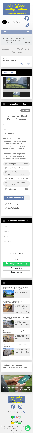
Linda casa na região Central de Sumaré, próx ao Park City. (13, 302)
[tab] (9, 72)
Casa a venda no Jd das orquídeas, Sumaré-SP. (14, 331)
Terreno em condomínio (12, 40)
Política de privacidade (16, 430)
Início (6, 38)
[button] (5, 85)
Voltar (28, 42)
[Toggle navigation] (27, 31)
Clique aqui (6, 367)
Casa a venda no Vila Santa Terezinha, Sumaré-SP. (16, 345)
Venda (12, 38)
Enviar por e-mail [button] (17, 253)
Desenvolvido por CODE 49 (16, 432)
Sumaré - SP (20, 38)
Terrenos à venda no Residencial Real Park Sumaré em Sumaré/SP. (15, 288)
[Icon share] (27, 18)
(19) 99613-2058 (14, 23)
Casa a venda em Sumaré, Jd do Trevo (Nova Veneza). (16, 318)
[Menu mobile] (5, 31)
